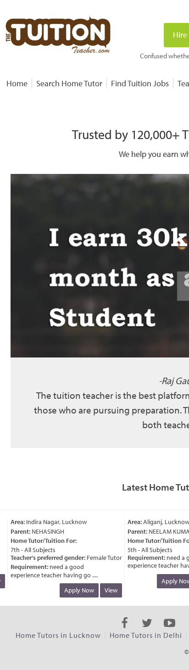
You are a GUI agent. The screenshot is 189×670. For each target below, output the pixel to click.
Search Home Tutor (69, 83)
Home (17, 83)
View (108, 590)
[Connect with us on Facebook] (124, 631)
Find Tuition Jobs (140, 83)
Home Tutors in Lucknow (58, 635)
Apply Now (76, 590)
